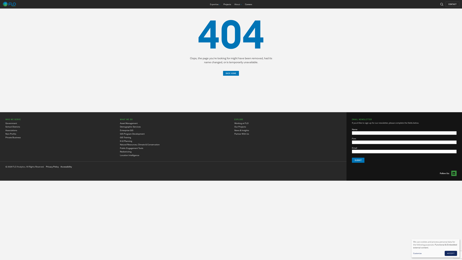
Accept (451, 253)
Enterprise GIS (126, 130)
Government (11, 123)
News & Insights (241, 130)
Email (354, 148)
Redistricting (126, 151)
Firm (354, 138)
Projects (227, 4)
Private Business (13, 137)
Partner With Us (241, 134)
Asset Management (129, 123)
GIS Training (125, 137)
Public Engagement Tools (131, 148)
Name (354, 129)
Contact (452, 4)
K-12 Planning (126, 141)
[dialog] (435, 248)
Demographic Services (130, 127)
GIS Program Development (132, 134)
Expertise (214, 4)
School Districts (12, 127)
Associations (11, 130)
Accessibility (66, 167)
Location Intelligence (129, 155)
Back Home (231, 73)
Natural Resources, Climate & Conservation (140, 144)
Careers (248, 4)
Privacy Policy (52, 167)
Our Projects (240, 127)
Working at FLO (241, 123)
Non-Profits (10, 134)
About (237, 4)
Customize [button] (417, 253)
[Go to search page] (441, 4)
